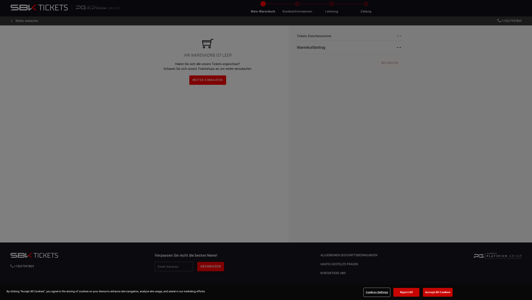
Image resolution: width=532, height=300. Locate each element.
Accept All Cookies (437, 292)
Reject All (406, 292)
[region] (266, 292)
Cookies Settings (377, 292)
